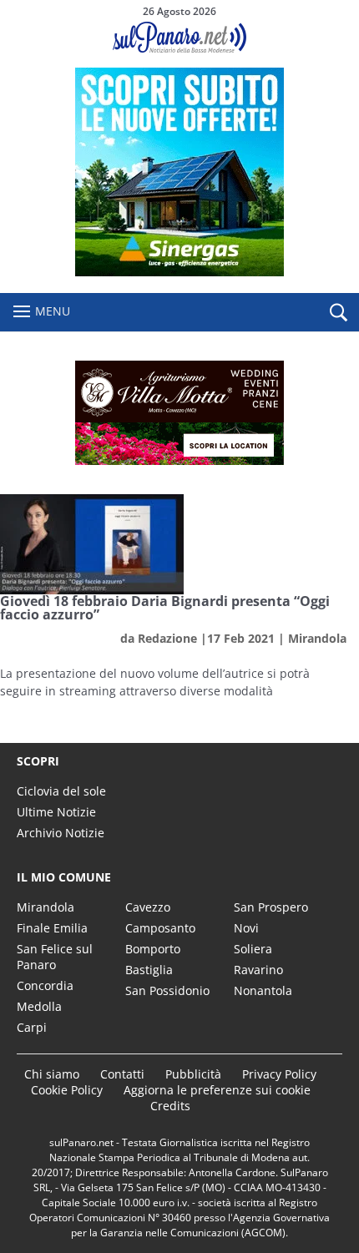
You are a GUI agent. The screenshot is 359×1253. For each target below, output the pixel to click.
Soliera (253, 949)
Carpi (32, 1027)
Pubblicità (193, 1074)
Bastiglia (149, 970)
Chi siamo (51, 1074)
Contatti (122, 1074)
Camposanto (160, 928)
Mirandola (317, 638)
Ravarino (258, 970)
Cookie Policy (67, 1090)
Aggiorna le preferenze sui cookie (217, 1090)
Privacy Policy (279, 1074)
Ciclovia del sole (61, 791)
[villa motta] (179, 413)
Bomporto (152, 949)
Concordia (45, 985)
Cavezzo (147, 907)
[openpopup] (338, 313)
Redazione (167, 638)
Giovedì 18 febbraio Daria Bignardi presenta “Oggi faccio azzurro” (165, 608)
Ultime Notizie (56, 812)
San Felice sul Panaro (55, 957)
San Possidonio (167, 990)
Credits (170, 1106)
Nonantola (263, 990)
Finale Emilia (52, 928)
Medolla (39, 1006)
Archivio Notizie (60, 833)
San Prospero (271, 907)
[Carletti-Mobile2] (179, 272)
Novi (246, 928)
